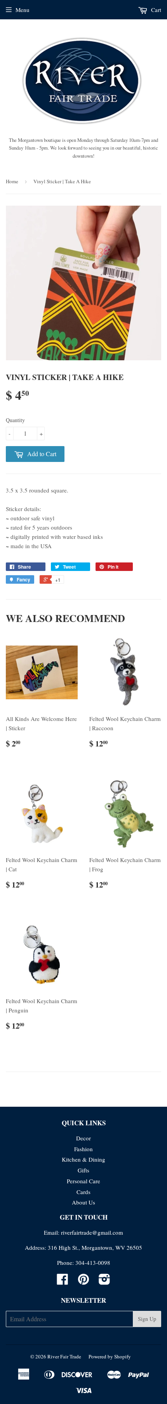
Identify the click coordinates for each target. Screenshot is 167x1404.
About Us (83, 1202)
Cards (83, 1192)
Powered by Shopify (110, 1356)
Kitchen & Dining (83, 1159)
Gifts (83, 1170)
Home (12, 181)
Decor (83, 1138)
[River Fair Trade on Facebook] (62, 1281)
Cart (155, 10)
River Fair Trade (64, 1356)
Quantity (15, 420)
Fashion (83, 1149)
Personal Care (83, 1181)
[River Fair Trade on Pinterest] (83, 1281)
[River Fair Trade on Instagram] (104, 1281)
